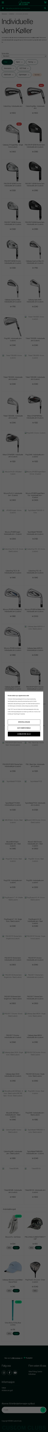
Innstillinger (24, 722)
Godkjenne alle (24, 734)
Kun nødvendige (24, 728)
